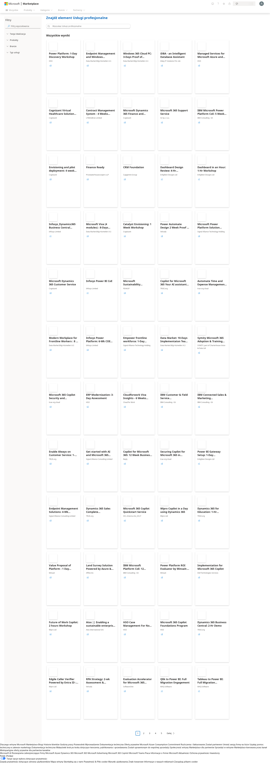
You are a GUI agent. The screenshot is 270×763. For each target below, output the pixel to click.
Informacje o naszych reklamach (159, 761)
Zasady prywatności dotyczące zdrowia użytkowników (25, 761)
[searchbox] (25, 26)
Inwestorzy (215, 753)
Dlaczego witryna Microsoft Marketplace (19, 744)
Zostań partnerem (214, 744)
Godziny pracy (66, 744)
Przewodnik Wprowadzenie (86, 744)
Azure (57, 753)
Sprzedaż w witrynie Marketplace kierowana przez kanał (241, 747)
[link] (63, 66)
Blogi (40, 744)
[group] (50, 65)
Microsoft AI (5, 753)
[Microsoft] (12, 3)
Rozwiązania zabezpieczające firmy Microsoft (33, 753)
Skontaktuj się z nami (73, 761)
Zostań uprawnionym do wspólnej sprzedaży (148, 747)
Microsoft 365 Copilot (118, 753)
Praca (147, 753)
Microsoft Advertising (98, 753)
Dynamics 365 (67, 753)
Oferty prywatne (131, 744)
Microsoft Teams (136, 753)
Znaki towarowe (136, 761)
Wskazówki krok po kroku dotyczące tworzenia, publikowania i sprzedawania (91, 747)
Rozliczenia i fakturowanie (193, 744)
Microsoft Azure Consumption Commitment (160, 744)
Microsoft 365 (80, 753)
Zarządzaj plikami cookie (186, 761)
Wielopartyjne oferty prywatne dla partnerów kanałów (25, 750)
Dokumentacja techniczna (112, 744)
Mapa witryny (57, 761)
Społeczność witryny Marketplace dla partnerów (192, 747)
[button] (48, 26)
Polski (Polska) (6, 755)
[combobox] (89, 26)
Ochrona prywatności (199, 753)
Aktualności (183, 753)
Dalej (169, 733)
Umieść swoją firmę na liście (236, 744)
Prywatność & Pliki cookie (96, 761)
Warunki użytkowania (118, 761)
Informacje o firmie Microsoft (164, 753)
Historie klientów (51, 744)
